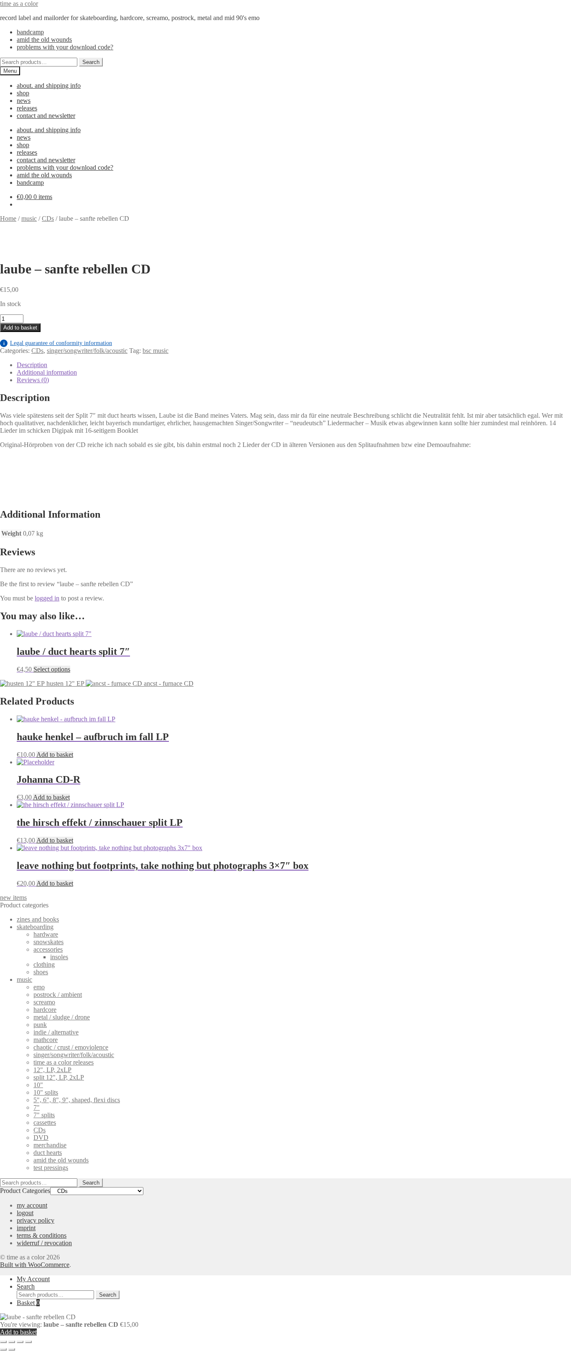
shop (23, 93)
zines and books (38, 919)
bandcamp (30, 32)
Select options (51, 669)
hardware (45, 934)
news (24, 100)
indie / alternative (56, 1032)
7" (36, 1107)
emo (39, 987)
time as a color (19, 3)
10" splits (45, 1092)
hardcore (44, 1009)
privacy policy (35, 1220)
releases (27, 108)
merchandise (49, 1145)
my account (32, 1205)
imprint (26, 1227)
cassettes (44, 1122)
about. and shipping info (49, 85)
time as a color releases (63, 1062)
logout (25, 1212)
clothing (44, 964)
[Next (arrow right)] (11, 1349)
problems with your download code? (65, 47)
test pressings (50, 1167)
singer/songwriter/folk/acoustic (87, 350)
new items (13, 897)
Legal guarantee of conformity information (57, 343)
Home (8, 218)
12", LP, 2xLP (52, 1069)
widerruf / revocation (44, 1242)
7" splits (44, 1115)
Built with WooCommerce (34, 1264)
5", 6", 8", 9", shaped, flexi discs (76, 1099)
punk (40, 1024)
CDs (48, 218)
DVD (40, 1137)
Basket (28, 1302)
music (29, 218)
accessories (48, 949)
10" (38, 1084)
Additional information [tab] (47, 372)
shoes (40, 972)
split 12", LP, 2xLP (58, 1077)
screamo (44, 1002)
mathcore (45, 1039)
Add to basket (20, 327)
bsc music (155, 350)
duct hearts (47, 1152)
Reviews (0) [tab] (33, 379)
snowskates (48, 941)
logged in (47, 598)
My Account (33, 1278)
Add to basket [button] (54, 754)
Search (90, 62)
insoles (59, 956)
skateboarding (35, 926)
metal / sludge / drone (61, 1017)
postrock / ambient (57, 994)
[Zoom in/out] (3, 1342)
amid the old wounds (44, 39)
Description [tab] (32, 364)
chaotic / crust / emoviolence (70, 1047)
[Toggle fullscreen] (11, 1342)
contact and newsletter (46, 115)
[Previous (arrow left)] (3, 1349)
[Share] (20, 1342)
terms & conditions (41, 1235)
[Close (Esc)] (28, 1342)
